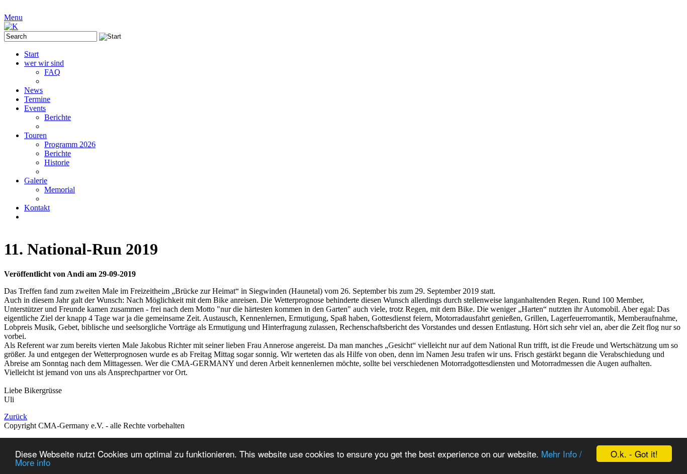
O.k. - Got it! (634, 453)
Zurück (15, 416)
